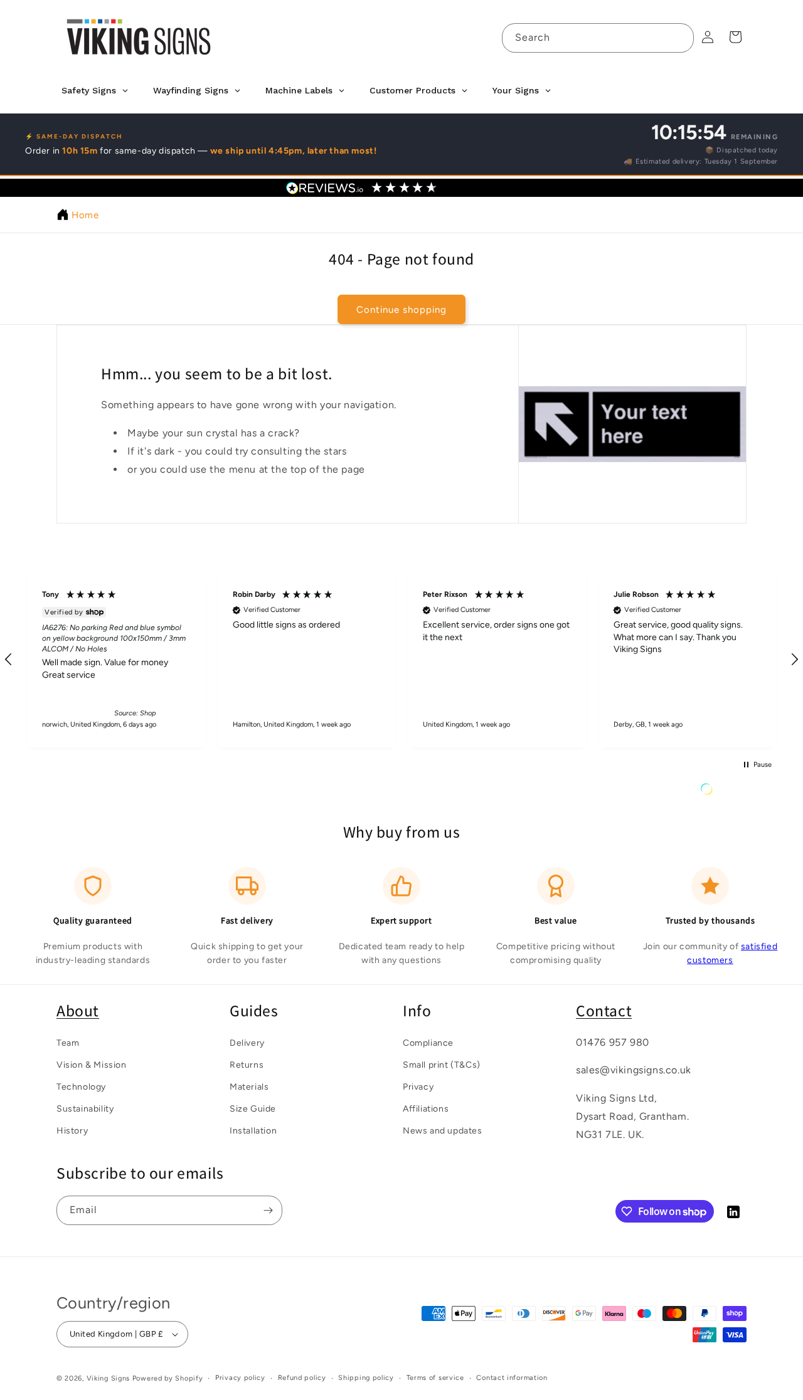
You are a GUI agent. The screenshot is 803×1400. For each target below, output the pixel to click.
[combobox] (598, 38)
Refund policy (302, 1378)
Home (85, 215)
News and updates (442, 1130)
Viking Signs (108, 1378)
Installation (253, 1130)
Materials (249, 1086)
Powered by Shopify (167, 1378)
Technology (81, 1086)
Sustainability (85, 1108)
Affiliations (426, 1108)
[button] (116, 659)
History (72, 1130)
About (77, 1010)
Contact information (511, 1378)
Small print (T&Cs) (442, 1064)
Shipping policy (366, 1378)
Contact (604, 1010)
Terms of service (435, 1378)
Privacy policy (240, 1378)
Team (67, 1042)
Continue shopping (401, 309)
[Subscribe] (268, 1210)
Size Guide (253, 1108)
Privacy (418, 1086)
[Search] (679, 37)
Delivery (247, 1042)
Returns (246, 1064)
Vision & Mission (91, 1064)
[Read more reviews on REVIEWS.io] (738, 792)
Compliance (428, 1042)
